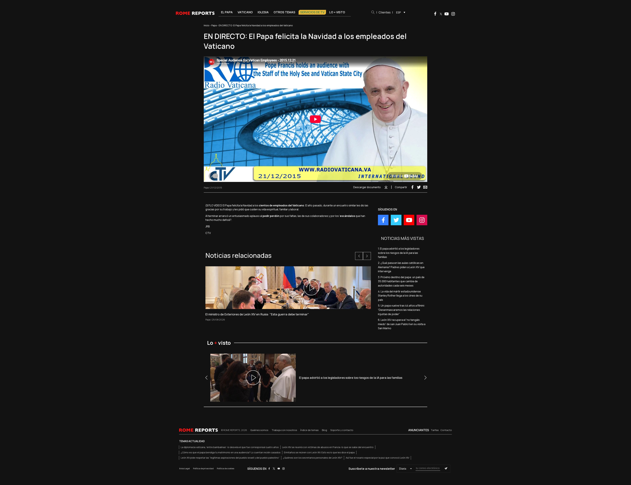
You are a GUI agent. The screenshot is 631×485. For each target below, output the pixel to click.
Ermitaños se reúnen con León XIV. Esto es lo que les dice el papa (319, 452)
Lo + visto (337, 12)
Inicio (206, 25)
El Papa (227, 12)
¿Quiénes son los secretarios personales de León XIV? (312, 457)
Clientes (385, 12)
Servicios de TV (312, 12)
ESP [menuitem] (398, 12)
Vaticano (245, 12)
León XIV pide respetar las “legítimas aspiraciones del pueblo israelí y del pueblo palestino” (230, 457)
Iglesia (263, 12)
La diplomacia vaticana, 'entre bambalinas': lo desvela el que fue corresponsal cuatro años (230, 447)
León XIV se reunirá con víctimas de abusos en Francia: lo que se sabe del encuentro (328, 447)
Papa (214, 25)
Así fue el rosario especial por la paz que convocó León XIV (377, 457)
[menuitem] (400, 12)
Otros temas (284, 12)
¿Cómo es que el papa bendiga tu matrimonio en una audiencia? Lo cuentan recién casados (230, 452)
